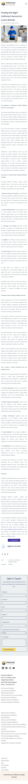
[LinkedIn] (2, 668)
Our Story (3, 767)
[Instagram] (10, 668)
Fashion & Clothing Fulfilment (9, 722)
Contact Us (4, 758)
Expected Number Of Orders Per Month (11, 629)
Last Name (5, 599)
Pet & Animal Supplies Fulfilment (10, 736)
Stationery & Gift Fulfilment (8, 720)
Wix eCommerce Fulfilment (9, 697)
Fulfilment (10, 564)
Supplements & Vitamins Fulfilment (11, 743)
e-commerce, (11, 560)
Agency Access (15, 23)
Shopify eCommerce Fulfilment (10, 700)
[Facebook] (6, 668)
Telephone (4, 614)
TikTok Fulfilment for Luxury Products (11, 695)
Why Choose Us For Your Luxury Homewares (14, 734)
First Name (5, 592)
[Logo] (8, 3)
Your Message (5, 637)
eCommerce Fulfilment (7, 688)
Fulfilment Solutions (12, 561)
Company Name (6, 622)
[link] (14, 26)
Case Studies (5, 765)
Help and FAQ (5, 760)
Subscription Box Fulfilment (9, 715)
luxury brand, (17, 560)
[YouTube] (13, 668)
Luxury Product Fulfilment (8, 690)
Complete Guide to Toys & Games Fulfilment (13, 724)
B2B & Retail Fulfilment (7, 693)
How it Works (5, 770)
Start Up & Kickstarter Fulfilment (10, 702)
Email (3, 607)
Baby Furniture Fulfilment (8, 713)
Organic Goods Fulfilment (8, 731)
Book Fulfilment (5, 717)
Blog (2, 763)
